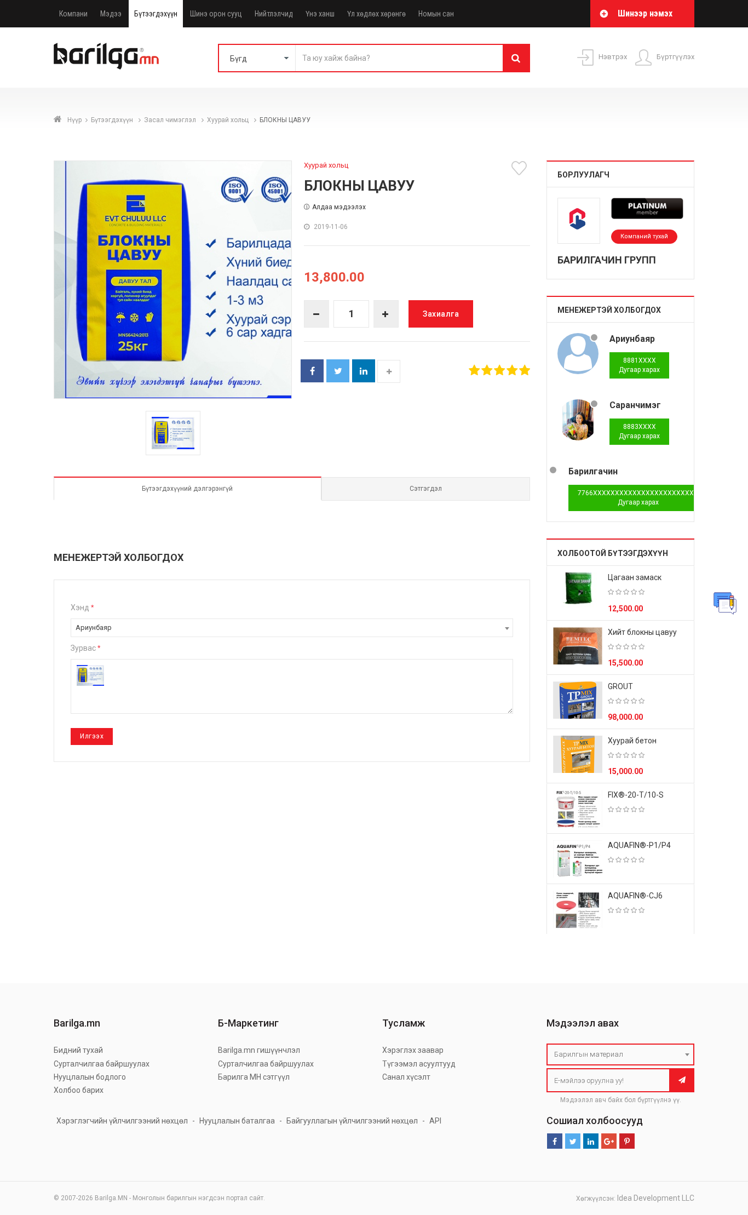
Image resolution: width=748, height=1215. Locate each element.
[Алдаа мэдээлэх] (725, 603)
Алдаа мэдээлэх (339, 207)
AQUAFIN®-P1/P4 (639, 845)
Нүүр (74, 120)
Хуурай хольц (228, 120)
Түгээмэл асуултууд (419, 1063)
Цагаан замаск (634, 577)
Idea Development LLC (655, 1198)
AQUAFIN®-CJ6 (635, 895)
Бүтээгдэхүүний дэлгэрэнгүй (187, 488)
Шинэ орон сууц (216, 13)
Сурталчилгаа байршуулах (101, 1063)
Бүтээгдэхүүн (155, 13)
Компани (73, 13)
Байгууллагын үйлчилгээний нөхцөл (352, 1120)
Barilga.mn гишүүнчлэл (259, 1050)
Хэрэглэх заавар (413, 1050)
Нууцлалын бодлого (90, 1077)
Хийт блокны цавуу (642, 632)
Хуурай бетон (632, 740)
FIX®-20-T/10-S (636, 794)
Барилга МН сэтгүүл (254, 1077)
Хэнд (82, 607)
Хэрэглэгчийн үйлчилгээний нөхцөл (122, 1120)
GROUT (620, 686)
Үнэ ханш (320, 13)
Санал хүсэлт (406, 1077)
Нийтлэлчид (274, 13)
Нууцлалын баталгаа (237, 1120)
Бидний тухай (78, 1050)
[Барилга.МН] (106, 56)
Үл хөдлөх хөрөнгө (376, 13)
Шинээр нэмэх (645, 13)
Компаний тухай (644, 236)
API (435, 1120)
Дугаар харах (639, 365)
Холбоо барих (78, 1090)
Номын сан (436, 13)
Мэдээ (111, 13)
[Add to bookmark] (520, 168)
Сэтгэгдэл (426, 488)
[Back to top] (719, 1151)
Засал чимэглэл (171, 120)
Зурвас (85, 648)
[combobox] (292, 627)
